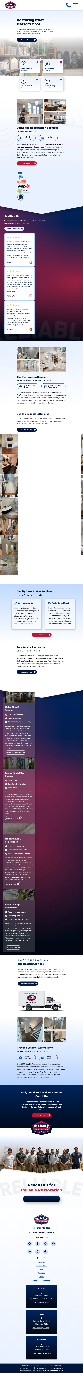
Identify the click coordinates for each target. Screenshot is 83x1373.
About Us (41, 1273)
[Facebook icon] (37, 1243)
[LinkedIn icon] (29, 1251)
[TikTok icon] (45, 1251)
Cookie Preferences (56, 1368)
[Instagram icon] (45, 1243)
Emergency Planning (41, 1280)
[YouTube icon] (53, 1243)
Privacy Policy (41, 1368)
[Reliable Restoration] (10, 5)
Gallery (41, 1277)
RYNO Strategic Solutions (54, 1371)
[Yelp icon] (37, 1251)
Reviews (41, 1262)
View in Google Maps (41, 1302)
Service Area (41, 1266)
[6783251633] (68, 5)
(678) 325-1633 (43, 1228)
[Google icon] (29, 1243)
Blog (41, 1269)
